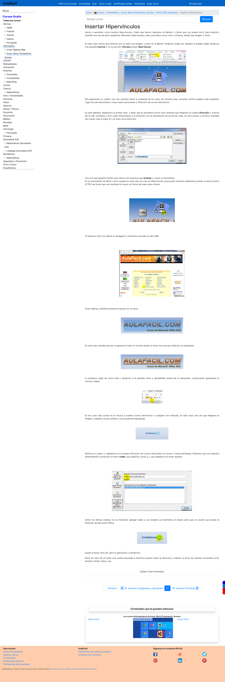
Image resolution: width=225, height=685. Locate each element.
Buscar (206, 19)
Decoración (9, 115)
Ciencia (7, 88)
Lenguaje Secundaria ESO (19, 150)
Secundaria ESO (11, 139)
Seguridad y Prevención (15, 161)
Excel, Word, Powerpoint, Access (137, 12)
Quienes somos (10, 654)
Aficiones (7, 99)
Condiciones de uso (58, 669)
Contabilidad (13, 78)
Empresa (7, 70)
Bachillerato (9, 154)
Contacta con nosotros (89, 654)
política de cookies (90, 669)
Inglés (9, 27)
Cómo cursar (105, 3)
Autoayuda (8, 67)
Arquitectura (9, 168)
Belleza (6, 119)
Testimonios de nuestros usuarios (94, 651)
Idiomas (7, 24)
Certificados (9, 658)
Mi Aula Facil (195, 3)
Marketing (12, 81)
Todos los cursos (12, 20)
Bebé (5, 125)
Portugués (12, 42)
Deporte (7, 105)
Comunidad (84, 3)
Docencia (7, 112)
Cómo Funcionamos (13, 651)
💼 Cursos (99, 12)
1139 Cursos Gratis (67, 3)
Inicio (6, 10)
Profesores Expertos (13, 661)
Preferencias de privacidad (16, 664)
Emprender (12, 74)
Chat (94, 3)
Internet (7, 60)
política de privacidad (73, 669)
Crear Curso (153, 3)
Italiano (10, 39)
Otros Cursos (9, 164)
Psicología (8, 129)
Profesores (139, 3)
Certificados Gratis (122, 3)
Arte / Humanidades (13, 95)
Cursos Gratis (12, 16)
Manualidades (10, 64)
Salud (6, 102)
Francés (10, 31)
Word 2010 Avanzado (167, 12)
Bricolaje (7, 122)
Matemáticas (13, 92)
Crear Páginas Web (16, 49)
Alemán (10, 35)
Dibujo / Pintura (11, 109)
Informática (8, 46)
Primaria (7, 136)
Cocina (6, 85)
